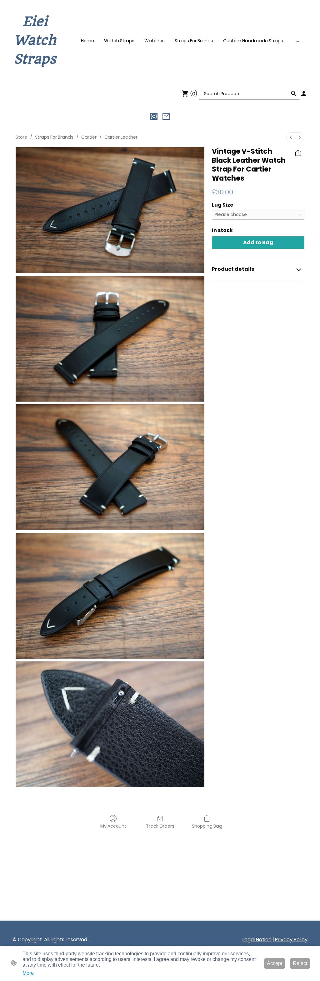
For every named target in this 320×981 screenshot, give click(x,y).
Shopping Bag (207, 826)
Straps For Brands (54, 137)
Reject (300, 963)
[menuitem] (291, 137)
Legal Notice (257, 939)
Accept (274, 963)
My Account (113, 826)
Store (21, 137)
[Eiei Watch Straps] (35, 74)
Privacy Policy (291, 939)
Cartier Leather (121, 137)
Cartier (89, 137)
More (28, 973)
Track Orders (160, 826)
